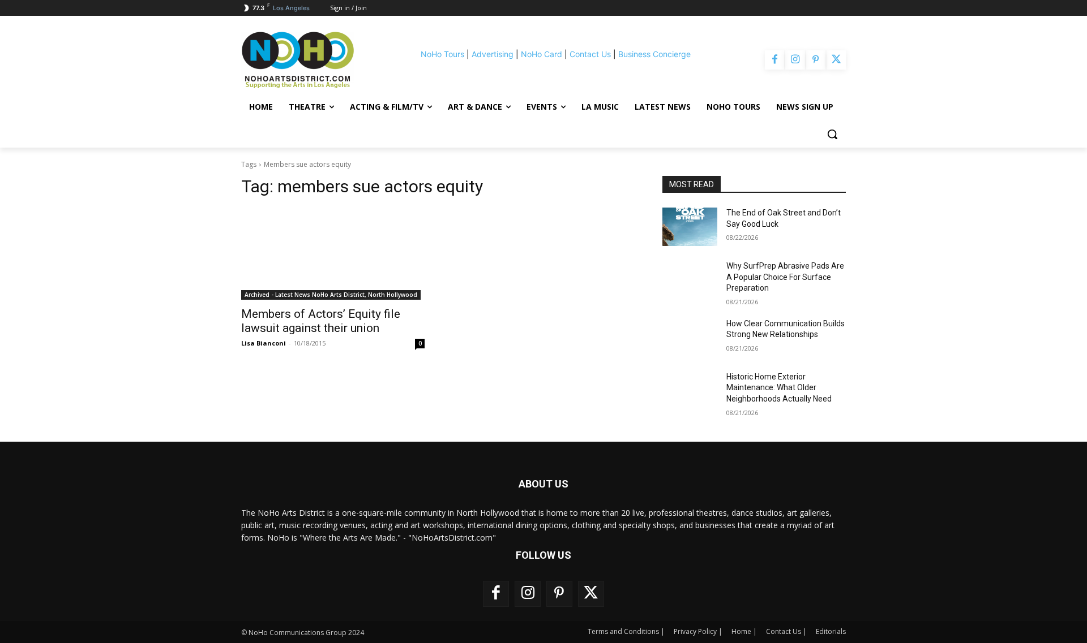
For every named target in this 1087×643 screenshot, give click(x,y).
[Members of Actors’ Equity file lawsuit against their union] (333, 254)
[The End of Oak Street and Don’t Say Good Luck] (689, 227)
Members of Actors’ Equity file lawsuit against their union (320, 321)
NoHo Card (541, 54)
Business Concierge (654, 54)
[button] (832, 134)
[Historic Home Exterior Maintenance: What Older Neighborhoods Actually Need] (689, 391)
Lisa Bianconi (263, 343)
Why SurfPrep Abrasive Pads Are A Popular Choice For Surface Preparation (785, 276)
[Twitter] (836, 60)
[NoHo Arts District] (313, 60)
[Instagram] (794, 60)
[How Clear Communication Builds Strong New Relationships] (689, 337)
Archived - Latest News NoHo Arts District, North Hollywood (331, 295)
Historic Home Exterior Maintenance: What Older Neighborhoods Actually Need (779, 387)
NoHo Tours (442, 54)
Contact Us (590, 54)
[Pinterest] (815, 60)
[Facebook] (774, 60)
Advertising (492, 54)
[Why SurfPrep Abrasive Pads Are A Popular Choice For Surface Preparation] (689, 280)
